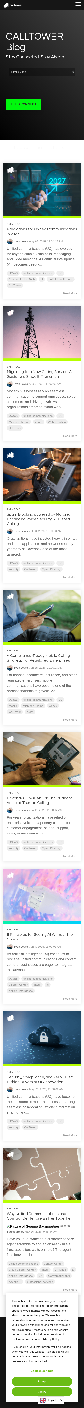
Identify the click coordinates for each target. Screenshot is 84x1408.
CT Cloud (60, 1269)
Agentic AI (15, 1281)
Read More (70, 293)
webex (53, 705)
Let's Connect (23, 104)
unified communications (38, 273)
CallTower (15, 285)
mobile (13, 705)
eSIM (30, 711)
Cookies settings (42, 1370)
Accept (42, 1381)
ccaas (37, 984)
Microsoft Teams (19, 421)
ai (42, 279)
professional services (40, 1281)
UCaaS (13, 273)
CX (40, 1275)
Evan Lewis (21, 241)
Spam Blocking (51, 569)
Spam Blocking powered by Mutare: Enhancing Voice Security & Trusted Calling (38, 519)
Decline (42, 1391)
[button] (78, 3)
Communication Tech (22, 279)
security (13, 569)
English (52, 1400)
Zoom (38, 421)
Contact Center (18, 984)
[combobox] (51, 1400)
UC (60, 273)
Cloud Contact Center (22, 1269)
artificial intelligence (61, 279)
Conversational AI (59, 1275)
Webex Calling (57, 421)
